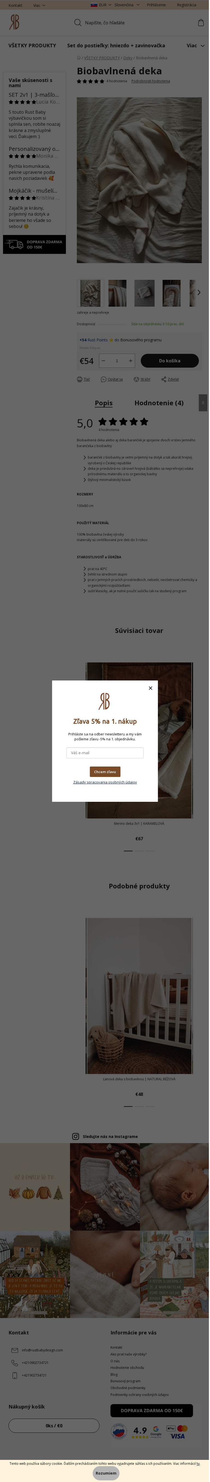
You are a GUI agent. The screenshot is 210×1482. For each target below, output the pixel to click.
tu (198, 1463)
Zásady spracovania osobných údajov (105, 782)
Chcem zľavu (105, 771)
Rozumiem (106, 1473)
